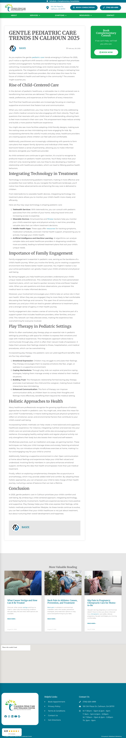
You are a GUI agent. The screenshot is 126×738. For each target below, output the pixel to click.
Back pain (50, 607)
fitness (50, 219)
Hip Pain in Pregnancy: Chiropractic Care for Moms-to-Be (101, 603)
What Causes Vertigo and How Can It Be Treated (22, 601)
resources (51, 228)
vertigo (25, 607)
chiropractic (95, 614)
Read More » (11, 619)
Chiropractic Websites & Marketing (111, 736)
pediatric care (38, 57)
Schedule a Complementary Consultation (64, 1)
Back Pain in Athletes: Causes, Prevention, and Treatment (62, 601)
